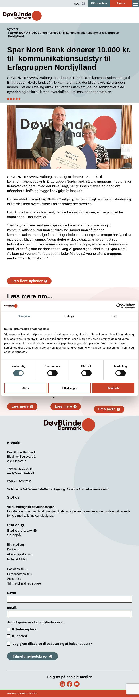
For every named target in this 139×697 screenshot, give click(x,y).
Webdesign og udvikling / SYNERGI (22, 693)
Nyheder (12, 29)
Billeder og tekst (24, 629)
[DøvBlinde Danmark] (22, 16)
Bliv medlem (99, 3)
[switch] (52, 373)
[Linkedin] (62, 684)
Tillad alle (113, 388)
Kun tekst (19, 636)
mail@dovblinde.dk (21, 473)
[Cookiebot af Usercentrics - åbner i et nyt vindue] (119, 306)
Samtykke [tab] (24, 316)
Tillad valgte (69, 388)
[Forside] (69, 425)
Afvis (25, 388)
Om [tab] (115, 316)
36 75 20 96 (25, 469)
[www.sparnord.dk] (69, 137)
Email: (12, 607)
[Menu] (135, 3)
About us (13, 579)
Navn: (11, 593)
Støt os (121, 3)
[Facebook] (69, 684)
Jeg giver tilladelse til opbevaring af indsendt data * (52, 644)
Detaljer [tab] (70, 316)
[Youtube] (77, 684)
